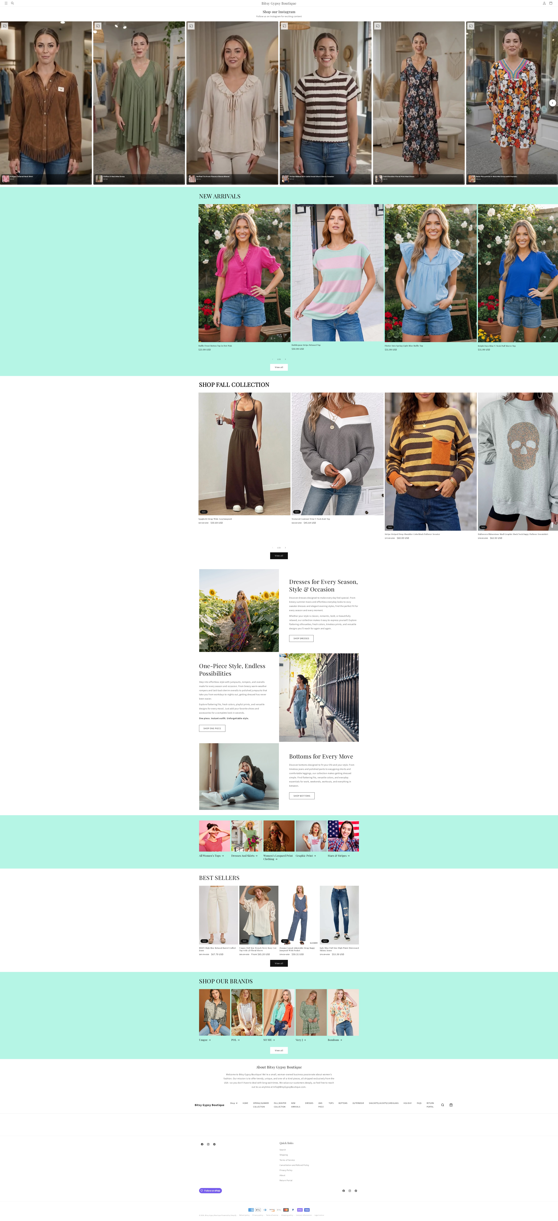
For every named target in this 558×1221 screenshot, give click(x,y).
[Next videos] (552, 102)
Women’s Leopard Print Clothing (278, 857)
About (282, 1175)
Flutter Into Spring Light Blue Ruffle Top (404, 346)
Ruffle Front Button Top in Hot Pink (215, 346)
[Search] (442, 1105)
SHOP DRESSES (301, 638)
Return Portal (286, 1180)
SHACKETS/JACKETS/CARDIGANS (383, 1103)
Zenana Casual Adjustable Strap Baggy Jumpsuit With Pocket (297, 949)
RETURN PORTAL (430, 1105)
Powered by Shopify (228, 1214)
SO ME (267, 1040)
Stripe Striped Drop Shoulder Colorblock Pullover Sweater (412, 534)
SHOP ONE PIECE (212, 728)
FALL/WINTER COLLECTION (280, 1105)
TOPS (331, 1103)
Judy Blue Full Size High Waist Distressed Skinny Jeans (339, 949)
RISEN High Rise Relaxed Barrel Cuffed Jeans (217, 949)
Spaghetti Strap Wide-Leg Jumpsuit (215, 519)
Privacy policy (257, 1214)
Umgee (203, 1040)
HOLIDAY (408, 1103)
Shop (232, 1103)
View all (279, 367)
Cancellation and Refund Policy (294, 1164)
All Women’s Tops (210, 855)
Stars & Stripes (337, 855)
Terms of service (272, 1214)
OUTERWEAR (358, 1103)
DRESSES (309, 1103)
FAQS (419, 1103)
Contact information (304, 1214)
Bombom (333, 1040)
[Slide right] (285, 359)
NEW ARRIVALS (295, 1105)
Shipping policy (287, 1214)
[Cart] (451, 1105)
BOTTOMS (343, 1103)
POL (234, 1040)
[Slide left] (272, 359)
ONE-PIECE (321, 1105)
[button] (6, 3)
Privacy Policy (286, 1170)
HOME (245, 1103)
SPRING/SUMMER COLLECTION (261, 1105)
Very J (299, 1040)
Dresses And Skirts (243, 855)
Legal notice (319, 1214)
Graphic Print (304, 855)
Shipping (284, 1154)
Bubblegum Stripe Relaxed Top (306, 345)
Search (283, 1149)
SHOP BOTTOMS (302, 795)
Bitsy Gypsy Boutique (213, 1214)
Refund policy (244, 1214)
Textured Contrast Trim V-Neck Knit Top (311, 519)
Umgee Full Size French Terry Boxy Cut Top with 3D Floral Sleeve (257, 949)
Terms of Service (287, 1159)
